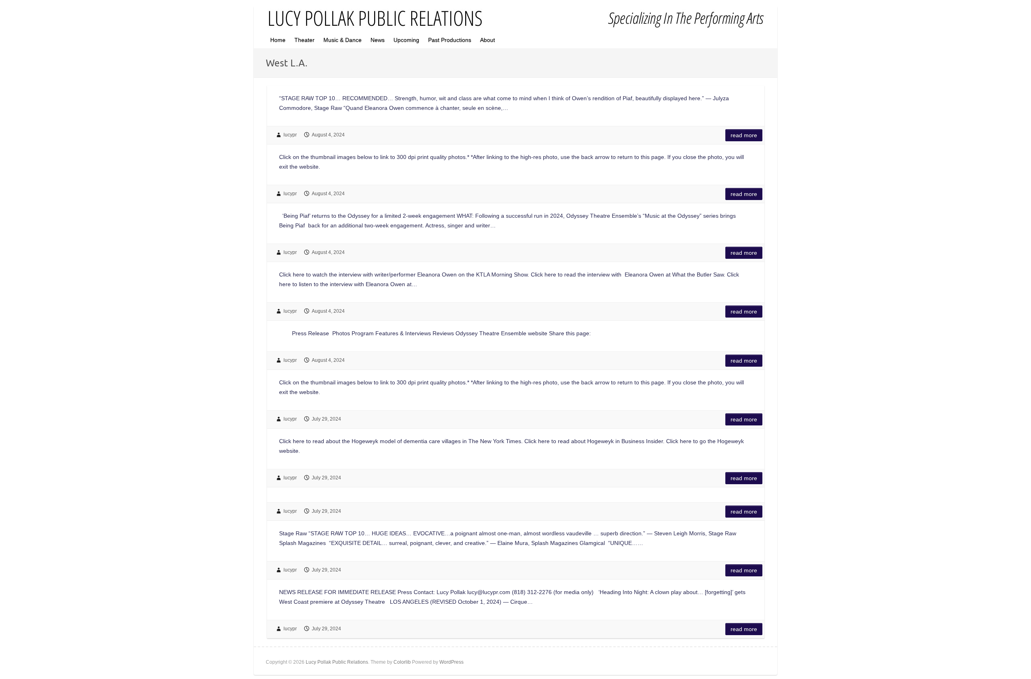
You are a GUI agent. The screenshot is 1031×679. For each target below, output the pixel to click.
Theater (304, 40)
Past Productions (449, 40)
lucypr (290, 135)
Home (278, 40)
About (487, 40)
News (378, 40)
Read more (744, 135)
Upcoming (406, 40)
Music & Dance (342, 40)
